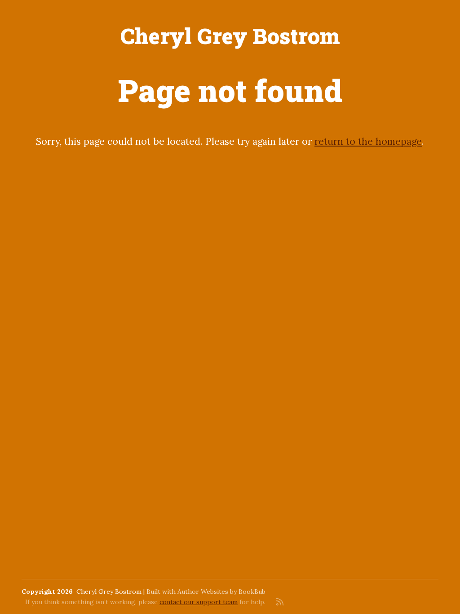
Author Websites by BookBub (221, 591)
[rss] (279, 602)
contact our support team (198, 602)
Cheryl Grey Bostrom (230, 36)
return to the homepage (368, 141)
